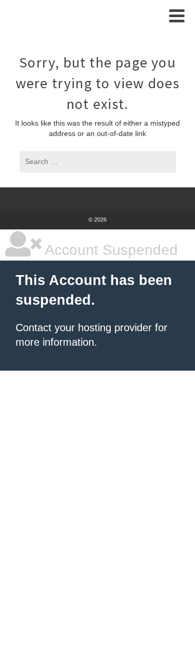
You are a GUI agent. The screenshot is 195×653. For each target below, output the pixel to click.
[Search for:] (98, 161)
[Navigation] (177, 15)
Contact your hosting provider (84, 327)
